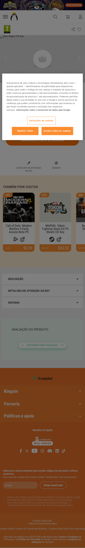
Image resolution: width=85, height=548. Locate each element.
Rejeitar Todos (25, 130)
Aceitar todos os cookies (57, 130)
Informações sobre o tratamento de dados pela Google (43, 110)
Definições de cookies (41, 120)
